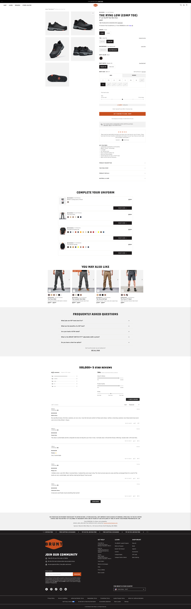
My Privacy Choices (67, 601)
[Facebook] (46, 589)
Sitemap (126, 601)
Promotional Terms (105, 598)
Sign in (110, 125)
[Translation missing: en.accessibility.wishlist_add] (93, 13)
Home (46, 9)
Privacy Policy (54, 582)
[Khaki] (76, 217)
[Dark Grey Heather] (78, 232)
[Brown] (73, 217)
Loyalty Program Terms (119, 598)
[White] (96, 232)
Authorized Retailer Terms (77, 598)
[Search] (181, 5)
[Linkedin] (65, 589)
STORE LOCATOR (27, 5)
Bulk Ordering (135, 557)
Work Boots (51, 9)
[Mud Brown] (101, 232)
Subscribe (77, 574)
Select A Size (121, 208)
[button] (106, 12)
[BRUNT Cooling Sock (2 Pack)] (62, 201)
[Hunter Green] (71, 247)
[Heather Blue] (104, 232)
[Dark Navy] (81, 217)
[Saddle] (73, 247)
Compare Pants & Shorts (121, 557)
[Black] (101, 58)
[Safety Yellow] (98, 232)
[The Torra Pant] (62, 216)
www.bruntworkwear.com (110, 523)
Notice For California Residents (135, 598)
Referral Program (119, 546)
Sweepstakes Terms (92, 598)
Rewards (17, 5)
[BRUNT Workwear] (95, 5)
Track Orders (101, 561)
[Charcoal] (68, 217)
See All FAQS (95, 350)
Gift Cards (134, 554)
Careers (117, 551)
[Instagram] (51, 589)
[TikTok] (56, 589)
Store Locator (101, 572)
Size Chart (144, 71)
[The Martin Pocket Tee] (62, 231)
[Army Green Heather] (88, 232)
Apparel (134, 548)
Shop (5, 5)
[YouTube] (61, 589)
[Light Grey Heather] (73, 232)
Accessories (135, 551)
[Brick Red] (91, 232)
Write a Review (134, 400)
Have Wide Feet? (142, 63)
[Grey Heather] (86, 247)
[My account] (184, 5)
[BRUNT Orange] (76, 232)
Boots (133, 546)
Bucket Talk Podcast (120, 548)
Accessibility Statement (105, 601)
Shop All (134, 543)
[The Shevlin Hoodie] (62, 246)
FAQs (99, 567)
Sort (125, 404)
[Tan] (71, 217)
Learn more (120, 22)
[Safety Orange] (81, 232)
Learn (11, 5)
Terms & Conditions (62, 598)
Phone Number (49, 571)
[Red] (93, 232)
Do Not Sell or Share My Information (87, 601)
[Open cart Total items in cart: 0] (186, 5)
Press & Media (101, 569)
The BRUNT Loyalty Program (122, 543)
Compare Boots (118, 554)
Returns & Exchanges (103, 564)
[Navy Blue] (71, 232)
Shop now (100, 1)
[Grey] (68, 202)
